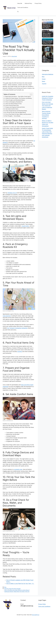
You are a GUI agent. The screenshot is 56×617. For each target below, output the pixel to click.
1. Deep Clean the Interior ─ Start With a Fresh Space (17, 96)
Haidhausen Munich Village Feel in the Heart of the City (16, 591)
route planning (7, 316)
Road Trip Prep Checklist (15, 588)
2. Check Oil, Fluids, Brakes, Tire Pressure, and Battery (18, 98)
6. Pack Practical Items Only (12, 105)
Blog (5, 587)
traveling (19, 351)
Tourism (44, 83)
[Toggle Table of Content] (30, 94)
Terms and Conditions (22, 7)
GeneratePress (35, 614)
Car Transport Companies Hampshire (17, 328)
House (43, 79)
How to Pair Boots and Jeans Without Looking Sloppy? (17, 590)
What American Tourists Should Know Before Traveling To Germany (46, 115)
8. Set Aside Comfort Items (11, 109)
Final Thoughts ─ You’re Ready (12, 116)
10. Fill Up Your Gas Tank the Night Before (15, 112)
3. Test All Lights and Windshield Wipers (15, 100)
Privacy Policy (38, 3)
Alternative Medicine (47, 74)
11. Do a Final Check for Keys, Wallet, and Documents (18, 114)
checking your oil (12, 192)
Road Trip (6, 588)
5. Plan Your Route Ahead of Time (13, 103)
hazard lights (25, 226)
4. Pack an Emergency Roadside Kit (14, 102)
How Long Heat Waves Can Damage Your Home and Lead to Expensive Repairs (47, 105)
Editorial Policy (28, 3)
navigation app (18, 469)
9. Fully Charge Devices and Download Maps (16, 110)
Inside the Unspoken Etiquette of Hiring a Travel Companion (47, 98)
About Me (19, 3)
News (43, 81)
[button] (18, 12)
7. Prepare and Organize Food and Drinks (14, 107)
